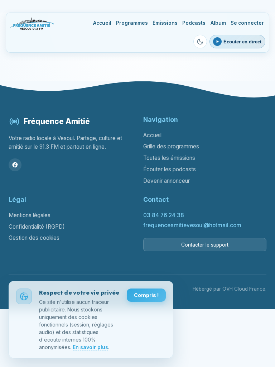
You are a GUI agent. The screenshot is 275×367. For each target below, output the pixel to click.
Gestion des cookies (34, 237)
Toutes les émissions (169, 157)
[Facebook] (15, 164)
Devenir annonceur (166, 180)
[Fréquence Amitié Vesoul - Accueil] (32, 23)
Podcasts (194, 23)
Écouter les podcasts (169, 169)
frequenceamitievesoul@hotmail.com (192, 225)
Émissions (165, 23)
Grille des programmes (171, 146)
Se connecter (247, 23)
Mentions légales (29, 215)
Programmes (132, 23)
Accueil (102, 23)
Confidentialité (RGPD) (37, 226)
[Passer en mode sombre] (200, 41)
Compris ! (146, 295)
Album (218, 23)
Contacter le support (204, 245)
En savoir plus (90, 347)
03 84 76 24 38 (163, 215)
